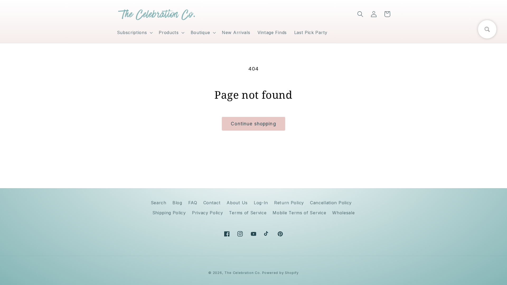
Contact (212, 202)
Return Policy (289, 202)
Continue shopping (253, 123)
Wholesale (343, 212)
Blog (177, 202)
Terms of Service (247, 212)
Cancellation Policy (331, 202)
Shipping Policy (169, 212)
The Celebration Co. (242, 273)
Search (158, 202)
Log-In (261, 202)
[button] (134, 32)
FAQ (192, 202)
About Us (237, 202)
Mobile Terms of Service (299, 212)
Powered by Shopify (280, 273)
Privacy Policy (207, 212)
